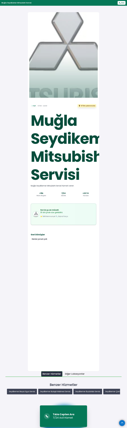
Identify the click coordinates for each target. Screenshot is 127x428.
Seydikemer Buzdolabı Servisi (87, 391)
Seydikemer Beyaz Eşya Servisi (22, 391)
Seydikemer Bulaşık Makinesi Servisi (55, 391)
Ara (122, 3)
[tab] (51, 374)
